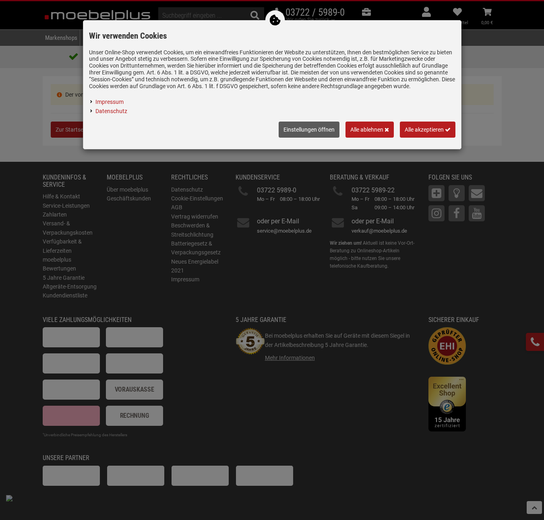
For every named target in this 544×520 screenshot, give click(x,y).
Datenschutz (111, 111)
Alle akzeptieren (425, 129)
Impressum (109, 102)
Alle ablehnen (367, 129)
